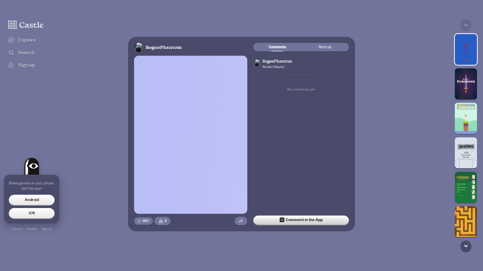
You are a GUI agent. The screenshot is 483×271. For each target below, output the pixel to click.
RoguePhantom (164, 48)
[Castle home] (26, 25)
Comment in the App (304, 220)
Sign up (47, 228)
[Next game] (465, 246)
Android (32, 200)
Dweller (31, 228)
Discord (16, 228)
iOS (32, 213)
